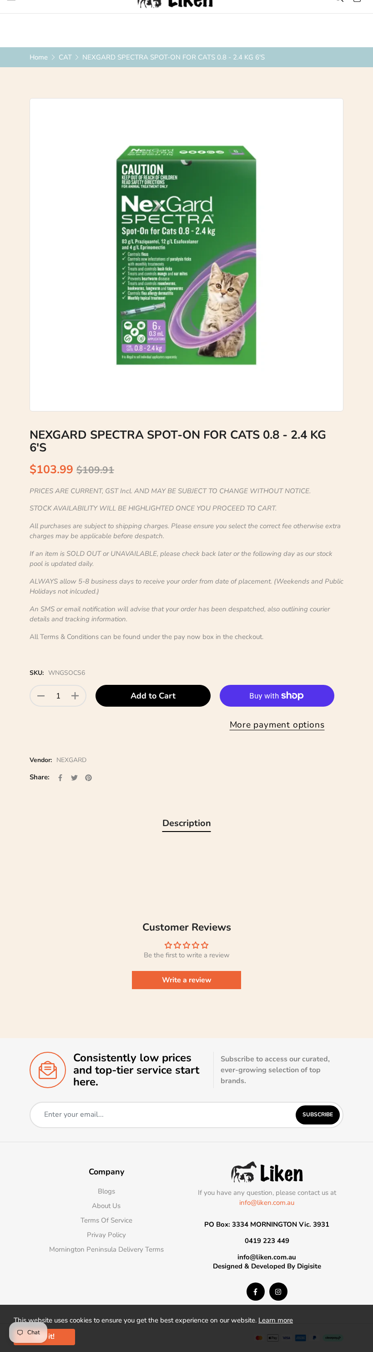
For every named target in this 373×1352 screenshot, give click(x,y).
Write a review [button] (187, 980)
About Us (106, 1205)
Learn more (275, 1320)
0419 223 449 (267, 1240)
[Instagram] (278, 1292)
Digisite (309, 1266)
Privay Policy (106, 1234)
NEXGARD (71, 760)
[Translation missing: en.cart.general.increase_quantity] (75, 696)
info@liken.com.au (266, 1202)
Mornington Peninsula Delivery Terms (106, 1249)
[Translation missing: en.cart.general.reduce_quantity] (41, 696)
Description (186, 823)
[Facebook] (256, 1292)
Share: (40, 777)
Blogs (106, 1191)
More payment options (277, 725)
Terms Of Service (106, 1220)
